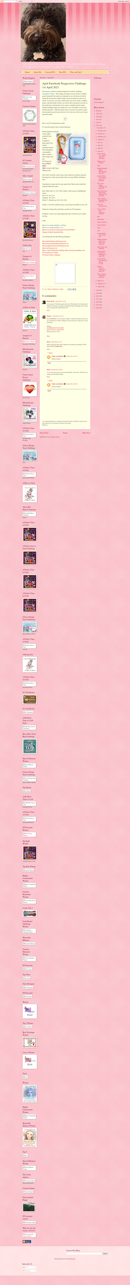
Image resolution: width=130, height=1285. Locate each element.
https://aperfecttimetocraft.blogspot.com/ (54, 241)
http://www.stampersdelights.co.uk (52, 227)
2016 (97, 302)
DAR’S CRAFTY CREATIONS (55, 330)
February (100, 283)
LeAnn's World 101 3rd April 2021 (101, 235)
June (99, 145)
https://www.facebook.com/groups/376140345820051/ (58, 230)
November (101, 131)
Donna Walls (50, 301)
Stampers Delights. (49, 94)
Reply (48, 310)
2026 (97, 111)
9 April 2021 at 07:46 (71, 384)
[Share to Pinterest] (75, 289)
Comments (27, 1271)
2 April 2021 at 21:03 (57, 316)
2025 (97, 114)
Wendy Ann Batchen (57, 356)
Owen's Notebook (102, 222)
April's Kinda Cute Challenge (102, 247)
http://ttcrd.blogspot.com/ (49, 248)
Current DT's (50, 72)
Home (27, 72)
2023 (97, 119)
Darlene (49, 316)
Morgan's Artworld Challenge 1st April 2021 (101, 268)
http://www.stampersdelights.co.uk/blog (54, 225)
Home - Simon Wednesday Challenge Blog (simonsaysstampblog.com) (63, 250)
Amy (98, 230)
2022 (97, 122)
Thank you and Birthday (101, 162)
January (100, 286)
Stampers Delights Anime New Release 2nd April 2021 (102, 241)
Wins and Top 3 (76, 72)
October (100, 134)
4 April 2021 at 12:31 (56, 342)
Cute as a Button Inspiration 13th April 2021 (102, 200)
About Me (37, 72)
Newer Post (44, 433)
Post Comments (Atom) (53, 437)
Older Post (86, 433)
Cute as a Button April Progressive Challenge (101, 211)
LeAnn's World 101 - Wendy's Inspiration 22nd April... (101, 156)
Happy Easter (100, 219)
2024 (97, 117)
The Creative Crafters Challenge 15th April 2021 (102, 186)
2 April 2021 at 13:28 (60, 301)
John (98, 216)
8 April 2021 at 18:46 (56, 370)
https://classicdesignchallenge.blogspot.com (55, 243)
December (100, 128)
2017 (97, 299)
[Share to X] (72, 289)
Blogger (73, 1259)
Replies (51, 353)
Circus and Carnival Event (102, 205)
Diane (48, 342)
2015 (97, 305)
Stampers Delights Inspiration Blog (52, 232)
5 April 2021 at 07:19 (71, 356)
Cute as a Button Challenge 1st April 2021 (101, 275)
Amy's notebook (101, 225)
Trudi (98, 165)
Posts (26, 1267)
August (100, 139)
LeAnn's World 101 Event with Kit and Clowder (102, 261)
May (99, 148)
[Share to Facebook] (74, 289)
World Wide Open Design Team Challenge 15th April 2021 (102, 193)
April (99, 151)
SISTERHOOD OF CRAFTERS (55, 328)
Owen (98, 228)
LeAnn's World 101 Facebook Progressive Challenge (101, 178)
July (99, 142)
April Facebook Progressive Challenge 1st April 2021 (101, 253)
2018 (97, 296)
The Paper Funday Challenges (51, 255)
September (101, 136)
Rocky (48, 370)
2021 (97, 125)
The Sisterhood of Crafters (50, 253)
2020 (97, 290)
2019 (97, 293)
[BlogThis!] (70, 289)
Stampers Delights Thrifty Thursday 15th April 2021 (102, 170)
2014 (97, 308)
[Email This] (68, 289)
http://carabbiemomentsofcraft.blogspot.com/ (55, 246)
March (99, 281)
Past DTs (62, 72)
